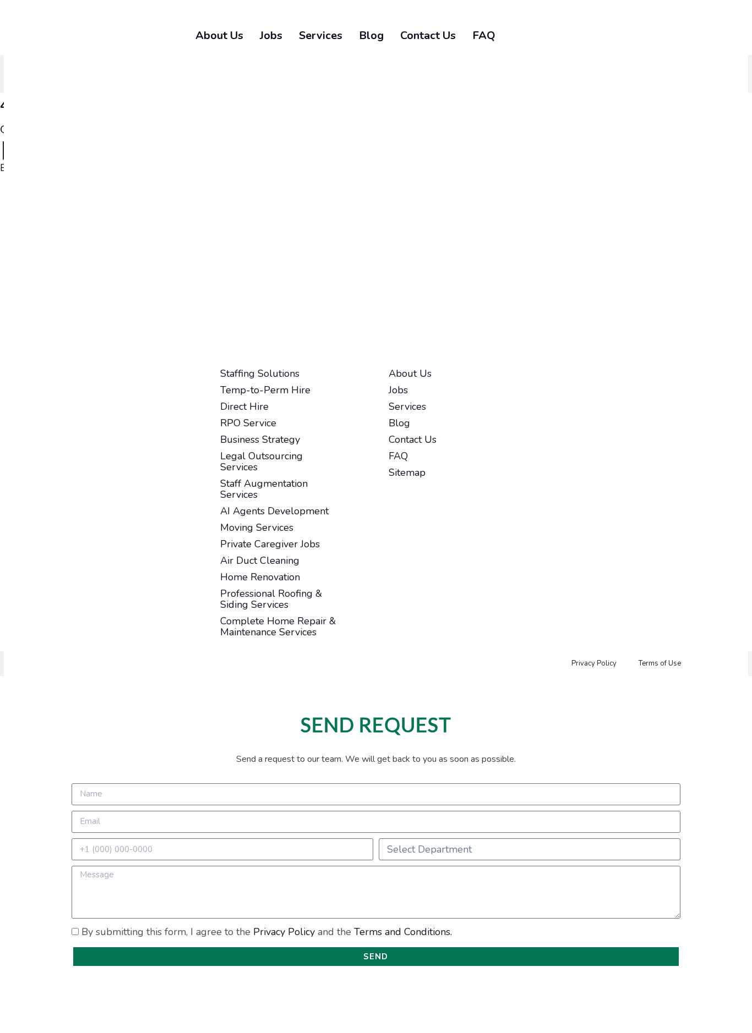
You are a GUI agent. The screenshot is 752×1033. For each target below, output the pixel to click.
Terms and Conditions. (403, 931)
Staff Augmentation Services (264, 489)
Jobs (271, 35)
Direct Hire (244, 406)
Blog (371, 35)
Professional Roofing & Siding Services (271, 599)
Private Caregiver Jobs (270, 544)
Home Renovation (260, 577)
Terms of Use (660, 663)
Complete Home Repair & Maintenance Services (278, 626)
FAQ (483, 35)
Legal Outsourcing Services (261, 461)
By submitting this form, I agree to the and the (266, 931)
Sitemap (407, 472)
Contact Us (428, 35)
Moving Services (256, 527)
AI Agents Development (274, 511)
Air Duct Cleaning (259, 560)
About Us (219, 35)
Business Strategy (260, 439)
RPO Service (248, 423)
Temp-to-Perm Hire (265, 390)
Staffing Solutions (259, 373)
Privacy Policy (594, 663)
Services (320, 35)
